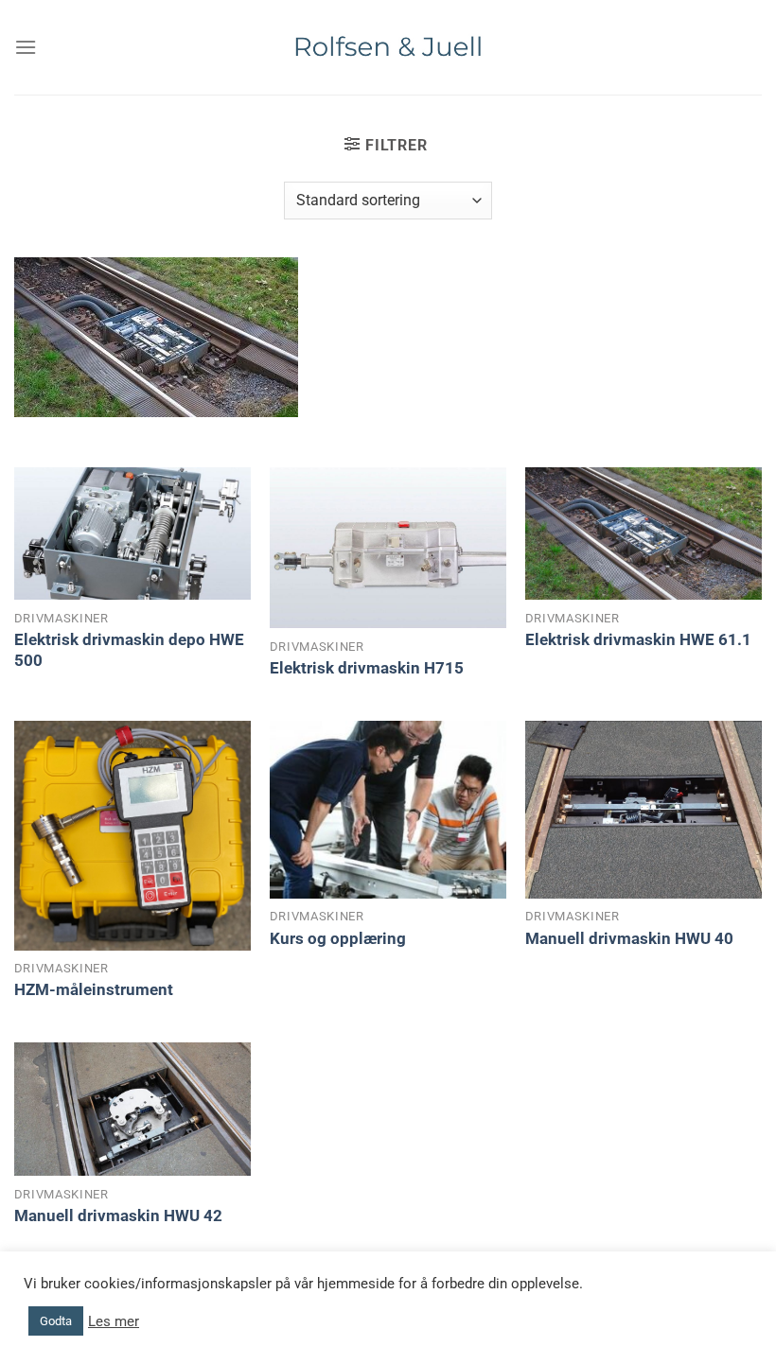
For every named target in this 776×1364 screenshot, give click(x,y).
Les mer (113, 1321)
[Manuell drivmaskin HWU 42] (132, 1109)
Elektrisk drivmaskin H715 (367, 667)
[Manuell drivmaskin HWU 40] (643, 810)
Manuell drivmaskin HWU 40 (629, 938)
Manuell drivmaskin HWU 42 (118, 1215)
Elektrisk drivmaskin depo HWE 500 (129, 650)
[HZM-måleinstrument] (132, 835)
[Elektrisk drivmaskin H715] (388, 548)
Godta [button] (56, 1321)
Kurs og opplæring (338, 938)
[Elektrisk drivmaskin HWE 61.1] (643, 534)
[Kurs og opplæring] (388, 810)
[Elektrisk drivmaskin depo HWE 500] (132, 534)
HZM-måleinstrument (93, 989)
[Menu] (25, 47)
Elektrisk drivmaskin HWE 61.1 (638, 639)
